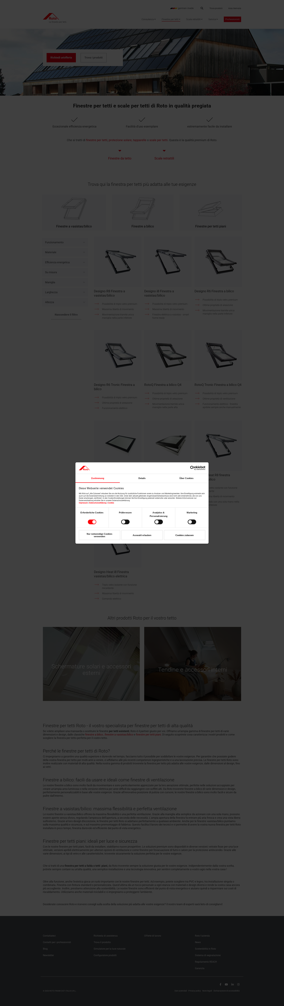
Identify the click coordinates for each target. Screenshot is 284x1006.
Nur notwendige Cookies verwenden (99, 535)
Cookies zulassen (184, 535)
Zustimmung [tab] (97, 478)
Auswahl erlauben (142, 535)
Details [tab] (142, 478)
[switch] (125, 522)
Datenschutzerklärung (97, 503)
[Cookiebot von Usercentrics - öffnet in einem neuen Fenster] (192, 468)
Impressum (83, 503)
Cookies (111, 503)
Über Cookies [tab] (186, 478)
